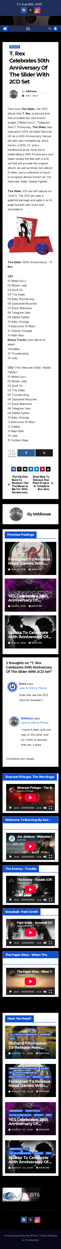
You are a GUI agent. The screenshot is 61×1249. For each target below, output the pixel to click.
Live (28, 1077)
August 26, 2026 (23, 1091)
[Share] (26, 453)
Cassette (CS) (33, 1111)
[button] (49, 28)
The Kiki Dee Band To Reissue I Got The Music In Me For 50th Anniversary (20, 484)
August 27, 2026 (23, 1053)
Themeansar (32, 1240)
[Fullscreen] (50, 807)
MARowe (31, 91)
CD (10, 1035)
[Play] (10, 807)
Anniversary (15, 1068)
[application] (30, 797)
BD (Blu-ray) (32, 1068)
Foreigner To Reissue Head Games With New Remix (29, 563)
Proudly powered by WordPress (21, 1235)
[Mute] (45, 807)
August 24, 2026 (23, 1167)
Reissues (14, 47)
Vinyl (12, 1039)
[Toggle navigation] (28, 28)
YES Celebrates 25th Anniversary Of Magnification (28, 600)
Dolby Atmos (16, 1077)
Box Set (44, 1068)
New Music (45, 1035)
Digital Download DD (26, 1035)
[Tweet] (44, 453)
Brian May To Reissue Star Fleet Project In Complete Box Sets (41, 483)
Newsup (52, 1235)
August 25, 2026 (23, 1129)
